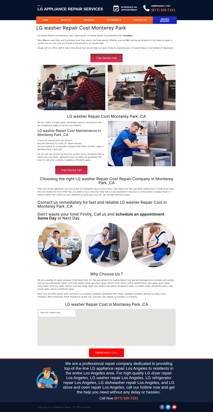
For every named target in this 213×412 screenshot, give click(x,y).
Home (45, 20)
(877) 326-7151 (163, 10)
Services (89, 20)
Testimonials (113, 20)
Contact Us (140, 20)
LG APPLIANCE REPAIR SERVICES (70, 9)
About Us (66, 20)
